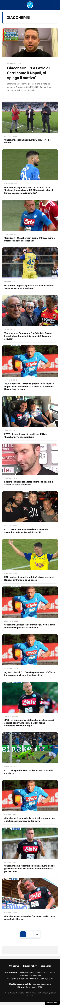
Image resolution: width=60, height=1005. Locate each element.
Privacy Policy (30, 966)
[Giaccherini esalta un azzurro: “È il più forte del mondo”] (30, 124)
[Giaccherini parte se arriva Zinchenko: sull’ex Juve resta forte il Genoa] (30, 900)
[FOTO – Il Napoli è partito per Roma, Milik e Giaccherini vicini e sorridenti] (30, 418)
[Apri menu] (55, 4)
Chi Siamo (14, 966)
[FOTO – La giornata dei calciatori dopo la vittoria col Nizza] (30, 754)
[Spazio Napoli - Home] (30, 4)
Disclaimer (46, 966)
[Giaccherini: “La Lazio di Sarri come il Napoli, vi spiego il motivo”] (30, 63)
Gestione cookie (52, 1003)
